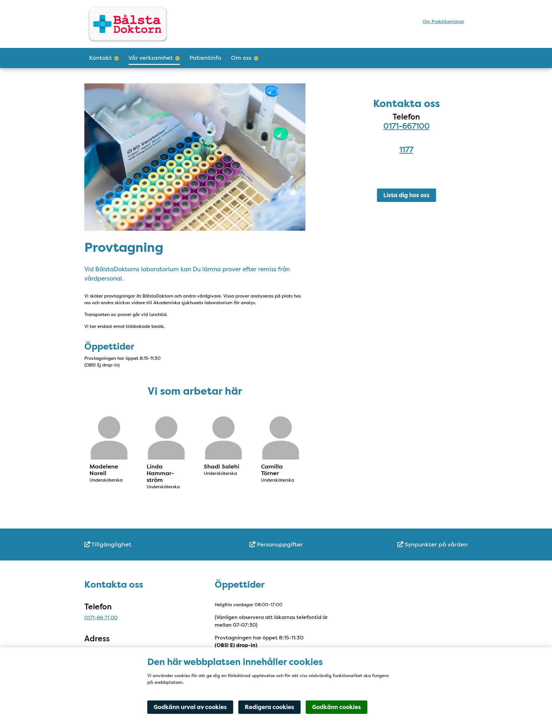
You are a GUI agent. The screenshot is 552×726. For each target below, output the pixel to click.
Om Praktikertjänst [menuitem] (443, 21)
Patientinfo (205, 58)
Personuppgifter (279, 544)
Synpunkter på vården (435, 544)
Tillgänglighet (110, 544)
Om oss (241, 58)
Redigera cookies (269, 707)
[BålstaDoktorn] (144, 24)
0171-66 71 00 (101, 617)
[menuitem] (148, 544)
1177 (406, 149)
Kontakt (100, 58)
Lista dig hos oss (406, 195)
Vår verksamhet (150, 58)
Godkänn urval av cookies (190, 707)
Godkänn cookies (336, 707)
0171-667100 (406, 126)
